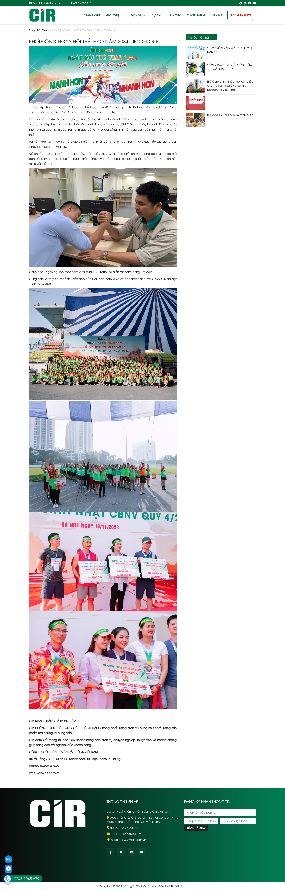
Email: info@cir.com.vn (47, 3)
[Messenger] (121, 852)
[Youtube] (142, 852)
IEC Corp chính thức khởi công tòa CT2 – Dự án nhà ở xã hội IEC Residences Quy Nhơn (230, 85)
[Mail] (131, 852)
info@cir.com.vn (131, 833)
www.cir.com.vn (135, 839)
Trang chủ (92, 15)
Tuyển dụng (196, 15)
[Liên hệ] (7, 878)
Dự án (156, 15)
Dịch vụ (137, 15)
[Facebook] (110, 852)
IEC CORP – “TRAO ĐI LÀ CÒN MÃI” (230, 115)
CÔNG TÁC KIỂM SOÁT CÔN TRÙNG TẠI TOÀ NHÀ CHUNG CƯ (230, 66)
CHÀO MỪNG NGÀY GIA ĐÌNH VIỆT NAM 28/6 (229, 50)
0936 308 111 (83, 3)
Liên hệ (216, 15)
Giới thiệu (114, 15)
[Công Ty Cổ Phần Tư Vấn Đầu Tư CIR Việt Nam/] (42, 14)
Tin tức (175, 15)
